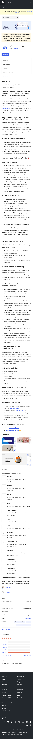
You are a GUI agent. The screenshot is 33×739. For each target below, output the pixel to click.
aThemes (7, 592)
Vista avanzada (6, 629)
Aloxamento (5, 682)
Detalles (5, 60)
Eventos (19, 692)
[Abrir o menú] (30, 2)
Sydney (4, 108)
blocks (23, 621)
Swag (19, 698)
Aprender (4, 689)
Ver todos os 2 (27, 618)
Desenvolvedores (6, 695)
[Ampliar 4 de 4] (29, 455)
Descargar (5, 54)
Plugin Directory (6, 7)
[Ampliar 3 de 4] (14, 447)
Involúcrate (20, 689)
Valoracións (6, 64)
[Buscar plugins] (17, 17)
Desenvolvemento (8, 72)
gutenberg (28, 621)
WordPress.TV (6, 698)
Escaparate (20, 676)
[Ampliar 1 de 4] (14, 439)
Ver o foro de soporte (8, 667)
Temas (19, 679)
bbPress (5, 708)
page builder (19, 625)
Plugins (19, 682)
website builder (27, 625)
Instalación (6, 68)
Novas (3, 679)
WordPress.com (7, 703)
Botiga (8, 108)
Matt (4, 705)
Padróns (19, 684)
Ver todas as (27, 655)
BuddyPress (6, 711)
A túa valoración (6, 655)
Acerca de (4, 676)
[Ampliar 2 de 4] (29, 439)
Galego (7, 718)
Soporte (5, 76)
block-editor (17, 621)
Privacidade (5, 684)
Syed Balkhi (16, 48)
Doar (19, 695)
